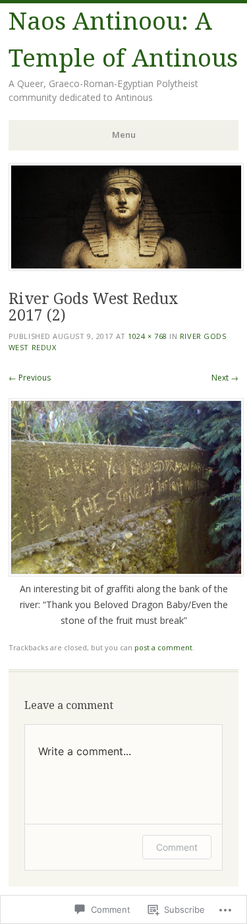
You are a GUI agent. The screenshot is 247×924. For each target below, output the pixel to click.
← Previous (30, 377)
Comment (177, 847)
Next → (224, 377)
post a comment (163, 647)
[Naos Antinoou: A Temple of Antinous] (126, 267)
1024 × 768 (147, 336)
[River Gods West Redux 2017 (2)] (126, 573)
